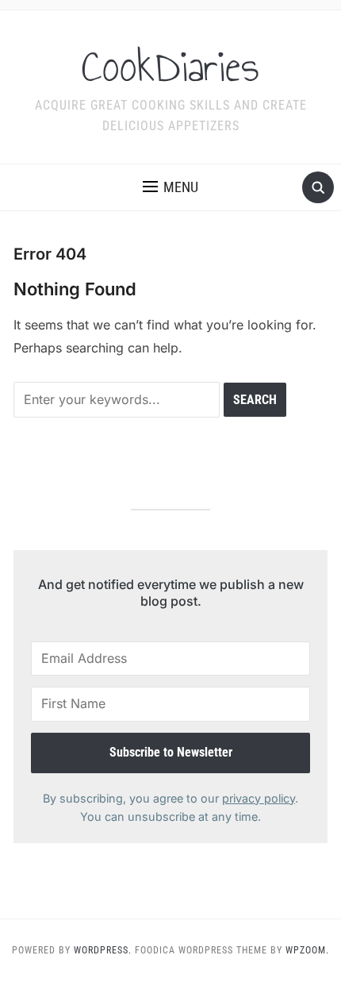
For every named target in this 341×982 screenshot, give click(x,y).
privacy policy (258, 798)
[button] (170, 187)
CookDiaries (170, 67)
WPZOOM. (307, 950)
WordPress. (103, 950)
